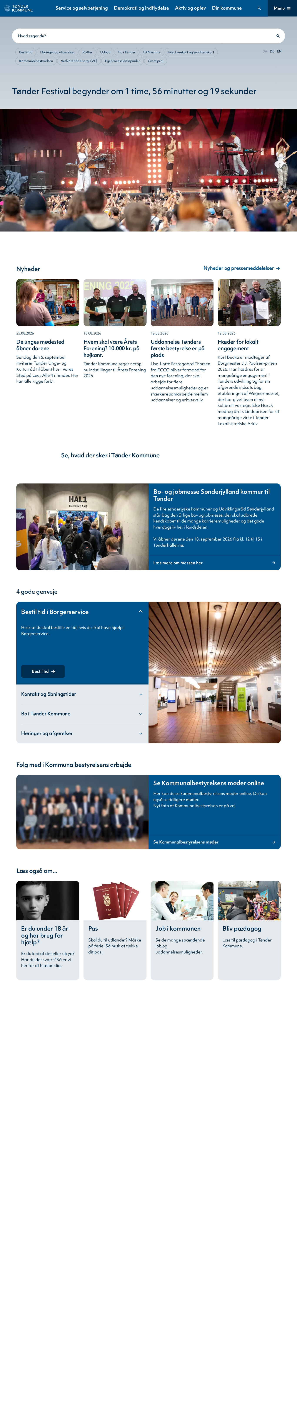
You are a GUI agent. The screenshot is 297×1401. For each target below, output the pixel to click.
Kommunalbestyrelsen (36, 61)
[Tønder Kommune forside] (18, 8)
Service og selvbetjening (81, 8)
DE (272, 51)
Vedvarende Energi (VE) (79, 61)
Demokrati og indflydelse (141, 8)
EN (279, 51)
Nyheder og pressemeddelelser (239, 268)
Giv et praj (155, 61)
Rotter (87, 52)
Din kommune (227, 8)
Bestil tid (25, 52)
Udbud (105, 52)
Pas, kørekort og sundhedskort (191, 52)
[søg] (278, 36)
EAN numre (151, 52)
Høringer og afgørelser (57, 52)
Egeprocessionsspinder (122, 61)
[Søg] (259, 8)
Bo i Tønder (126, 52)
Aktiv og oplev (190, 8)
